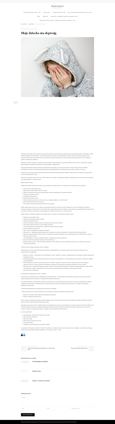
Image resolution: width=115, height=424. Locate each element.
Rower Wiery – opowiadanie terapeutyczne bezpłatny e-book (64, 16)
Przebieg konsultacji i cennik (59, 12)
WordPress (74, 422)
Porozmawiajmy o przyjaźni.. (40, 361)
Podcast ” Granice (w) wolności (41, 381)
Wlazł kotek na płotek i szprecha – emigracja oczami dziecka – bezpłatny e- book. (57, 20)
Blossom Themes (65, 422)
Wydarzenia (45, 16)
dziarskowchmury (57, 6)
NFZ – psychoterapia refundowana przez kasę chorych (80, 12)
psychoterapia (47, 12)
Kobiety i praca (36, 371)
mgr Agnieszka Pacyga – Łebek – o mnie (32, 12)
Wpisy (38, 16)
